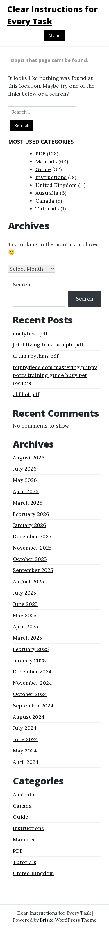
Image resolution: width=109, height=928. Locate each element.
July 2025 (24, 592)
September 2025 (33, 570)
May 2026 (25, 480)
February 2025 (31, 649)
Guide (43, 169)
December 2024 (32, 671)
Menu (54, 35)
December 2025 (32, 536)
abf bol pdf (26, 394)
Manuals (46, 161)
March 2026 (27, 502)
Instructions (51, 177)
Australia (46, 192)
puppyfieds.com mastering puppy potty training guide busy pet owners (55, 375)
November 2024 (32, 683)
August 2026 (28, 457)
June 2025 (25, 604)
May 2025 (25, 615)
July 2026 (25, 468)
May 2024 (25, 750)
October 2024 (30, 694)
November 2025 (32, 547)
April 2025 (25, 626)
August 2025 (28, 581)
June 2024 (25, 739)
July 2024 (25, 728)
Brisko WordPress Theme (68, 920)
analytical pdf (30, 333)
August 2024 (28, 717)
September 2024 (33, 705)
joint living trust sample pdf (48, 344)
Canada (44, 200)
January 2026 (29, 525)
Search (21, 284)
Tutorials (47, 208)
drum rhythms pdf (35, 356)
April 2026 (26, 491)
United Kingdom (56, 185)
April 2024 (26, 762)
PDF (40, 153)
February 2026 (31, 514)
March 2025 (27, 637)
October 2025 (30, 559)
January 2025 (29, 660)
